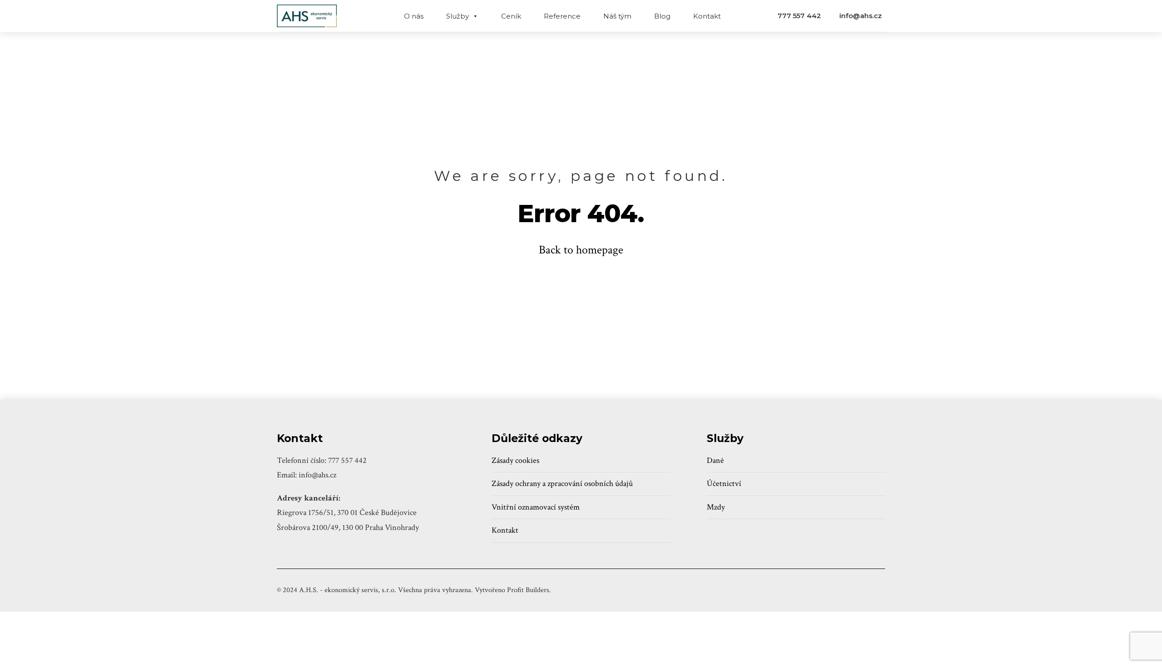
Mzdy (716, 507)
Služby (457, 16)
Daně (715, 460)
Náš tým (617, 16)
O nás (413, 16)
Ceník (511, 16)
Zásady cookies (515, 460)
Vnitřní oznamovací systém (536, 507)
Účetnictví (724, 483)
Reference (562, 16)
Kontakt (707, 16)
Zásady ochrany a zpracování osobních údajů (562, 483)
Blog (662, 16)
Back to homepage (581, 250)
